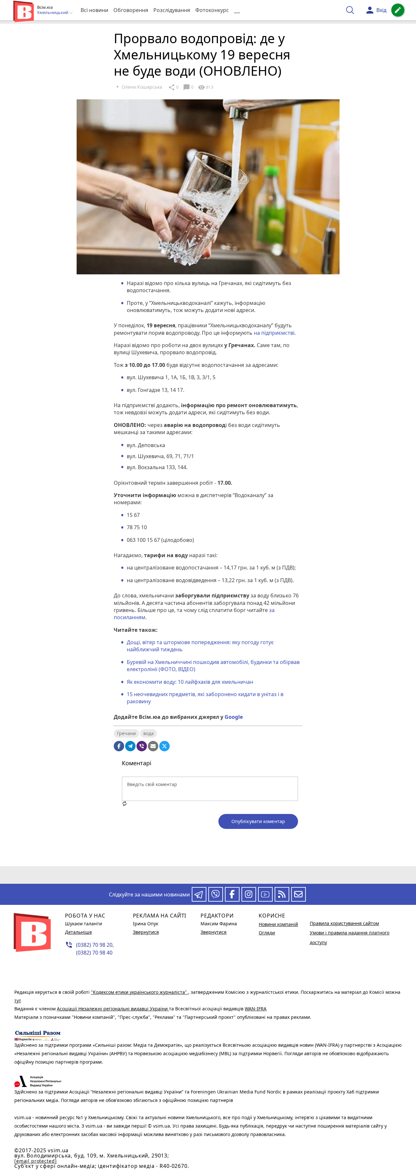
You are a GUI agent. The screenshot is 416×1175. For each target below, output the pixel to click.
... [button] (237, 10)
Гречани (126, 733)
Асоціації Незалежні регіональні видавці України (113, 1009)
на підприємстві (274, 332)
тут (17, 1000)
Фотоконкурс (212, 10)
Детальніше (78, 932)
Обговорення (130, 10)
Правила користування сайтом (344, 923)
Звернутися (146, 932)
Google (234, 716)
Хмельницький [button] (53, 12)
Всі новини (94, 10)
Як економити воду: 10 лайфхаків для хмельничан (190, 681)
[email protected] (35, 1161)
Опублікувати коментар (258, 821)
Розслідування (171, 10)
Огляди (267, 933)
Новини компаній (278, 924)
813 (205, 87)
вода (148, 733)
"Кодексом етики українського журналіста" (139, 992)
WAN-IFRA (255, 1009)
